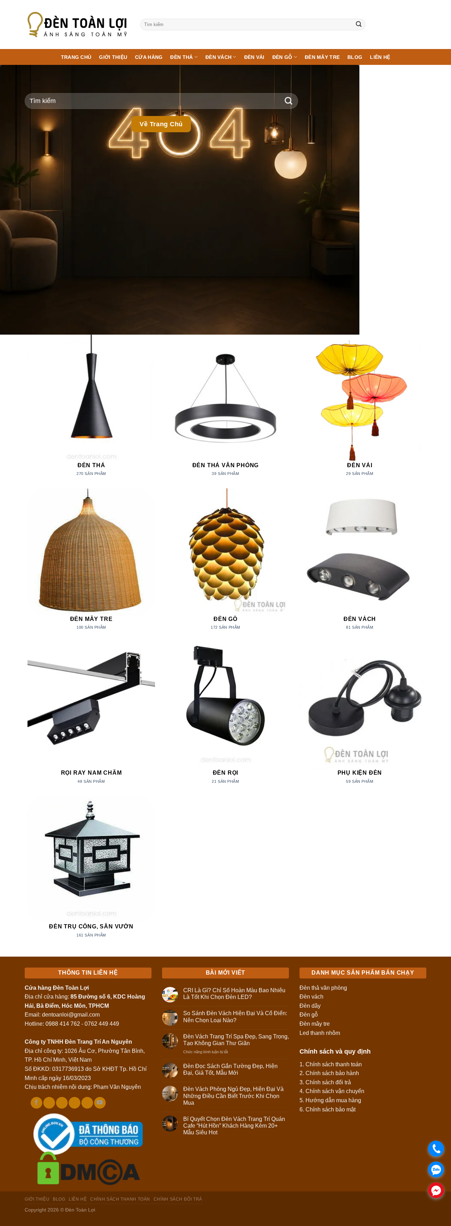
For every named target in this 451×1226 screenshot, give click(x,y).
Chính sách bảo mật (330, 1109)
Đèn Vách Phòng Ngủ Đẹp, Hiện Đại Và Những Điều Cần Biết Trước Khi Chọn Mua (233, 1095)
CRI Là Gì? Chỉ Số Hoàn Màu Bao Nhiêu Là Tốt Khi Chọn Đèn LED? (234, 993)
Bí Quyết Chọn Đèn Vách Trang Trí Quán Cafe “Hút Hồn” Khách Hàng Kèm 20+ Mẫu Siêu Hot (234, 1125)
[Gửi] (359, 25)
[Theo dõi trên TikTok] (49, 1103)
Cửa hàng (148, 57)
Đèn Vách (218, 57)
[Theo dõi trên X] (62, 1103)
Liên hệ (380, 57)
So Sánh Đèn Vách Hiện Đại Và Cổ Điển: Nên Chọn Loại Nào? (235, 1016)
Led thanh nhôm (319, 1033)
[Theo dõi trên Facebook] (36, 1103)
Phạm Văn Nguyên (117, 1087)
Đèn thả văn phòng (323, 988)
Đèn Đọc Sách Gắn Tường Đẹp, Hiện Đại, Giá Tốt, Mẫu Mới (230, 1069)
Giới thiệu (113, 57)
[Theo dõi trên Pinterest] (74, 1103)
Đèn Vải (254, 57)
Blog (354, 57)
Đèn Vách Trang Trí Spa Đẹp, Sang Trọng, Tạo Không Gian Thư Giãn (236, 1039)
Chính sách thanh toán (333, 1064)
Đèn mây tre (314, 1024)
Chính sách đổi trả (328, 1082)
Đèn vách (311, 997)
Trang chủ (76, 57)
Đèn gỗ (308, 1015)
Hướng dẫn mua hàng (333, 1100)
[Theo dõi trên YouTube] (100, 1103)
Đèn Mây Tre (322, 57)
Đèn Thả (181, 57)
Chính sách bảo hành (332, 1073)
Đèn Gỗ (282, 57)
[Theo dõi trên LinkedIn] (87, 1103)
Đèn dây (310, 1006)
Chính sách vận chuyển (334, 1091)
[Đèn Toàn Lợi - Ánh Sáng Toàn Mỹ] (77, 24)
